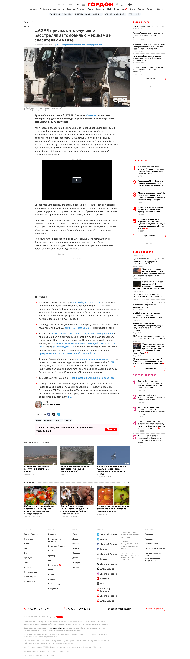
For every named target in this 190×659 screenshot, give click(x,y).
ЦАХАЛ (38, 420)
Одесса (75, 543)
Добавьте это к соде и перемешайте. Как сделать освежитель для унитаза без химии (150, 439)
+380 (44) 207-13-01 (39, 608)
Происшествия (30, 572)
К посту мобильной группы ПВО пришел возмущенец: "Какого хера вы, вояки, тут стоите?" (149, 46)
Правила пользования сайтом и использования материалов (130, 534)
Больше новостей (149, 368)
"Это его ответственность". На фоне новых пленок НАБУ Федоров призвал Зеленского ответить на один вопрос (151, 196)
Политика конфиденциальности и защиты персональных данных (129, 544)
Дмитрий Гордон (108, 534)
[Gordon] (100, 5)
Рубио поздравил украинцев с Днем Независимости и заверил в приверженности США (148, 261)
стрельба (68, 420)
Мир (33, 22)
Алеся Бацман (107, 569)
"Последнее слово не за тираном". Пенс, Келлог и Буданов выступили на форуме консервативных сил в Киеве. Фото (151, 223)
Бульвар (100, 9)
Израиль (58, 420)
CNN (113, 362)
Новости (33, 9)
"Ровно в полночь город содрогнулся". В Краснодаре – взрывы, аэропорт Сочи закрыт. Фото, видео (149, 285)
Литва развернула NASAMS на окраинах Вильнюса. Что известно (148, 295)
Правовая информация (155, 548)
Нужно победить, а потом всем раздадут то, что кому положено (148, 69)
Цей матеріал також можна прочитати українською (79, 45)
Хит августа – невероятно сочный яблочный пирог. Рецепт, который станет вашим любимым (151, 410)
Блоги (91, 9)
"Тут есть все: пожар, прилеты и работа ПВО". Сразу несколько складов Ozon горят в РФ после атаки (149, 272)
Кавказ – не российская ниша (149, 26)
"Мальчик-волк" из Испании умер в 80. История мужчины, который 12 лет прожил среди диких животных (151, 170)
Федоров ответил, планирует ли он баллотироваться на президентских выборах (151, 209)
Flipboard (104, 579)
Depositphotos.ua (59, 628)
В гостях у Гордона (76, 9)
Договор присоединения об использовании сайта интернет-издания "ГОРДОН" (130, 556)
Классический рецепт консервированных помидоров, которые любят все (151, 397)
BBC (70, 396)
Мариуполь (77, 562)
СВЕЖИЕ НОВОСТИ (143, 252)
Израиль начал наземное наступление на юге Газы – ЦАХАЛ (37, 468)
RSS (102, 584)
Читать (111, 429)
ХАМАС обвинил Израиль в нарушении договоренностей (83, 333)
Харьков (76, 553)
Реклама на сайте (152, 543)
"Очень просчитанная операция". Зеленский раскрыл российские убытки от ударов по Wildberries (147, 361)
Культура (28, 558)
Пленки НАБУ (134, 14)
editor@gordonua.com (119, 608)
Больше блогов (149, 79)
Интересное (29, 581)
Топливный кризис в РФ (61, 14)
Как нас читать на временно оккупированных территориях (153, 557)
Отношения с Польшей (115, 14)
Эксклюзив (119, 9)
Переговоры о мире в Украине (88, 14)
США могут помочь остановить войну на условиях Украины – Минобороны (149, 337)
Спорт (27, 553)
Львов (75, 539)
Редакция (149, 539)
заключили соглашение (78, 328)
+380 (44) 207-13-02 (79, 608)
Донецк (75, 548)
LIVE (109, 9)
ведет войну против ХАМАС (86, 302)
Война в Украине (31, 534)
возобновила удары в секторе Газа (95, 359)
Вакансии (149, 534)
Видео (141, 9)
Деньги (27, 543)
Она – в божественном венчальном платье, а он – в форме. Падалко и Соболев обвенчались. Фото (150, 384)
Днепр (75, 558)
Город (74, 529)
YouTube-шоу (54, 584)
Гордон (26, 22)
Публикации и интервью (52, 9)
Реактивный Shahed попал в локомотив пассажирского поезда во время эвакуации (150, 183)
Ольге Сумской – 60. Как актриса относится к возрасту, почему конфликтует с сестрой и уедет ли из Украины (151, 424)
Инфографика (30, 577)
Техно (26, 562)
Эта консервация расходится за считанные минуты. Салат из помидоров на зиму (113, 508)
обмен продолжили (63, 346)
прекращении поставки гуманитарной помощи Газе (67, 353)
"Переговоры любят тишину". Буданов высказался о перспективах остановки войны (149, 304)
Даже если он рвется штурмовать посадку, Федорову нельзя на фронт (147, 58)
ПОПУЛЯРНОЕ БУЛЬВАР (145, 375)
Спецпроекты (54, 588)
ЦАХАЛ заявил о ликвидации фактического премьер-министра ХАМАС (74, 468)
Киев (74, 534)
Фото (132, 9)
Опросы (150, 9)
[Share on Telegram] (58, 414)
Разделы (51, 529)
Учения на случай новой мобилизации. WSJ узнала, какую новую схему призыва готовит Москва (148, 326)
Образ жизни (30, 567)
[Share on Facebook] (48, 414)
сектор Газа (48, 420)
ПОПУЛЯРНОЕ (140, 161)
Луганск (75, 567)
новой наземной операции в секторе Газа (91, 378)
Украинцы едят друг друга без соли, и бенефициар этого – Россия (148, 35)
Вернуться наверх (153, 609)
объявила (91, 115)
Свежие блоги (141, 22)
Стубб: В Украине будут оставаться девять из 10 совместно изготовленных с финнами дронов (148, 315)
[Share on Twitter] (53, 414)
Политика (28, 539)
